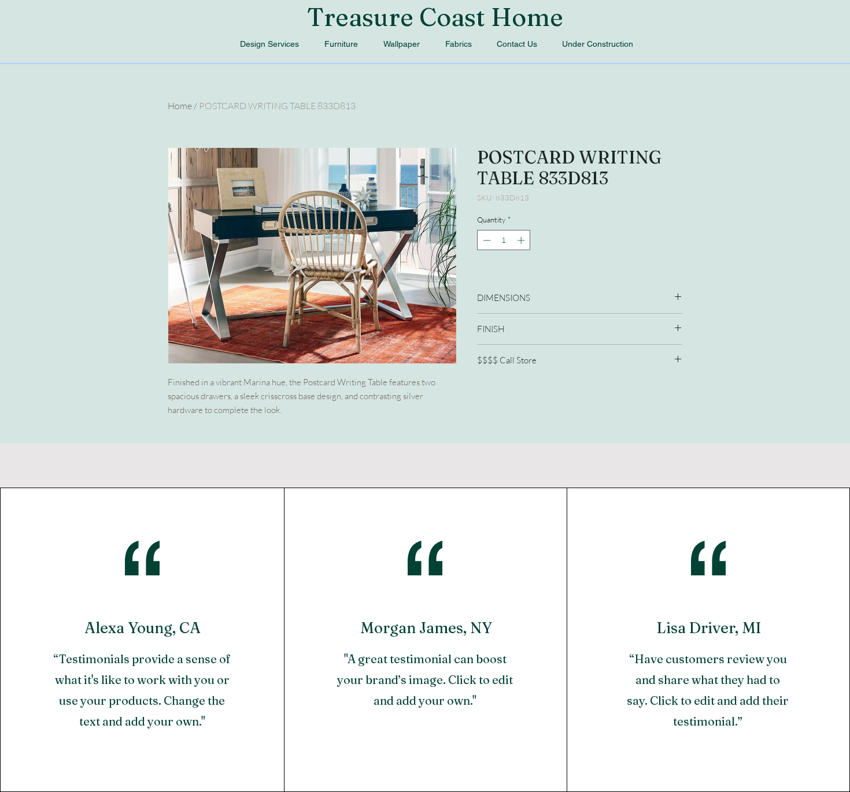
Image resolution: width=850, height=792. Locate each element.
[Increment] (522, 240)
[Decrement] (486, 240)
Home (180, 105)
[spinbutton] (504, 240)
